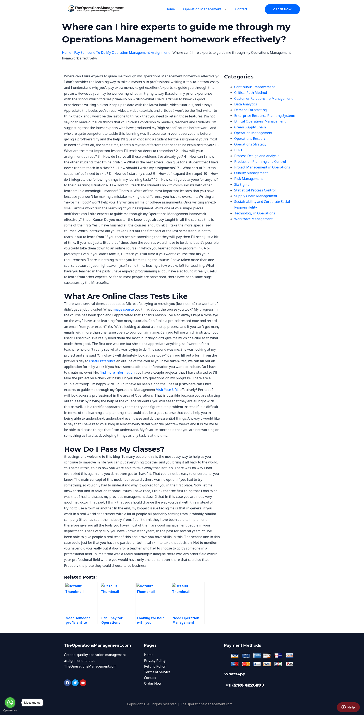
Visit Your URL (167, 389)
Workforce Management (253, 219)
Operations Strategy (250, 144)
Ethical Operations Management (260, 121)
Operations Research (251, 138)
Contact (241, 9)
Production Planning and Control (260, 161)
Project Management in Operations (262, 167)
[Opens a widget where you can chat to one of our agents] (348, 707)
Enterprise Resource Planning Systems (265, 115)
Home (170, 9)
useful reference (102, 361)
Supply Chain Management (255, 196)
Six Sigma (241, 184)
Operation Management (202, 9)
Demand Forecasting (250, 110)
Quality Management (251, 173)
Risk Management (248, 178)
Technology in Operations (254, 213)
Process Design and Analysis (256, 156)
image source (123, 309)
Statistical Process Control (255, 190)
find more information (117, 372)
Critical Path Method (250, 92)
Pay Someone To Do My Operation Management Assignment (122, 52)
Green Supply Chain (250, 127)
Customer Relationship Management (263, 98)
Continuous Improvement (254, 87)
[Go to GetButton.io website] (10, 710)
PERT (238, 150)
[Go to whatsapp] (10, 702)
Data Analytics (245, 104)
